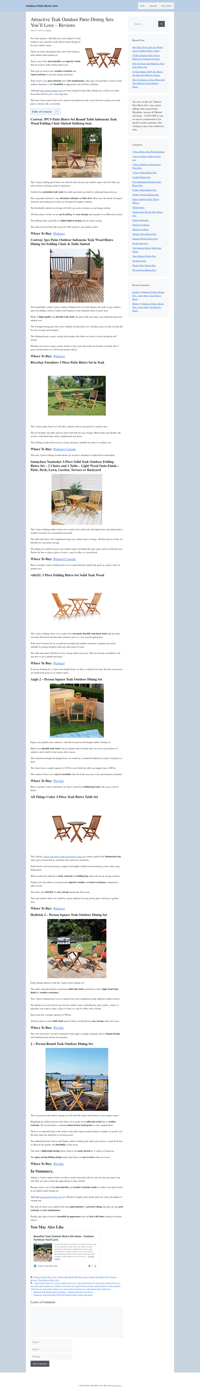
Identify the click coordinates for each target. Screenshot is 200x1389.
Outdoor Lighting (140, 229)
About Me (153, 6)
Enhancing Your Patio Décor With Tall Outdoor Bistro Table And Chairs (63, 1294)
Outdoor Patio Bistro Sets (42, 6)
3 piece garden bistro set (44, 1283)
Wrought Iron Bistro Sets (144, 270)
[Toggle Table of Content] (55, 111)
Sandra (135, 292)
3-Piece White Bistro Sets (144, 172)
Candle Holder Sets (141, 177)
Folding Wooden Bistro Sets (45, 1277)
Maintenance (138, 207)
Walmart (59, 233)
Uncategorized (139, 260)
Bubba (135, 303)
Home (142, 6)
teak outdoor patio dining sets (98, 1289)
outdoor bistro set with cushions (107, 1286)
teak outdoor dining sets (51, 90)
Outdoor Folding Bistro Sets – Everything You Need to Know (148, 295)
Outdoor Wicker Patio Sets (145, 238)
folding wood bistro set (64, 1286)
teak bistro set (36, 1289)
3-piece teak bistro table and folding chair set (63, 856)
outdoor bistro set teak (84, 1286)
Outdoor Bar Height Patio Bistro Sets (73, 1277)
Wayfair (58, 780)
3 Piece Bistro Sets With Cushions (148, 151)
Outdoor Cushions (140, 224)
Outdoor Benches (140, 220)
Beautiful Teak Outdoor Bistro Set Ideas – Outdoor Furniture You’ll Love (63, 1292)
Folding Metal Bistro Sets (144, 189)
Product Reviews (140, 243)
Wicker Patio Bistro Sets (144, 265)
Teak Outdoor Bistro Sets (48, 1280)
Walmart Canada (64, 449)
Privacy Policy (166, 6)
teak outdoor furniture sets (74, 1289)
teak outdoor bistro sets (51, 1196)
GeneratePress (116, 1385)
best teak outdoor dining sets (42, 1286)
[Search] (161, 24)
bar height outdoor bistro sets (108, 1283)
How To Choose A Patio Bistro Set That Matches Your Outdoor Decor (148, 83)
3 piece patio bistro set (85, 1283)
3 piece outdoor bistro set (65, 1283)
